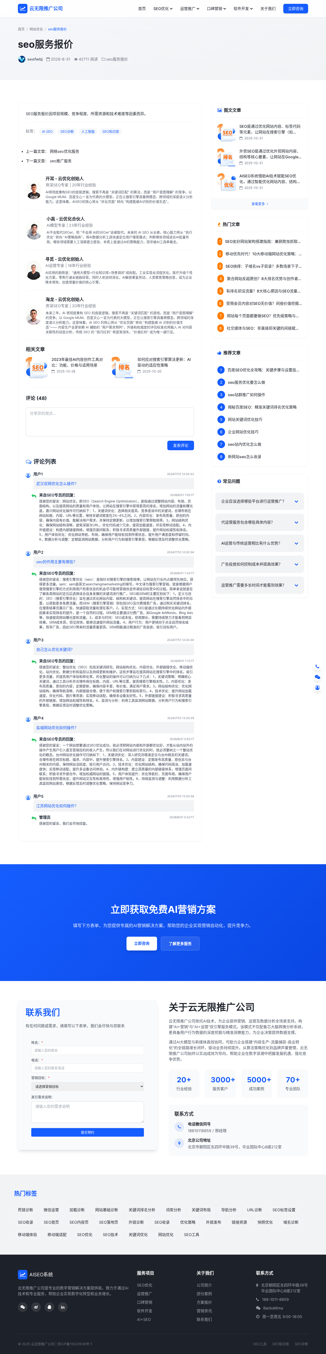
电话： (37, 1060)
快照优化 (265, 1222)
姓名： (37, 1042)
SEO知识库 (110, 131)
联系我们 (204, 1319)
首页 (142, 8)
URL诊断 (254, 1209)
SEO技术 (110, 1234)
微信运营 (51, 1209)
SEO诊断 (67, 131)
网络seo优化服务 (64, 151)
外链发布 (213, 1222)
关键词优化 (138, 1234)
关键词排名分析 (142, 1209)
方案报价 (204, 1302)
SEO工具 (191, 1234)
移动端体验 (27, 1234)
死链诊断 (25, 1209)
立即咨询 (295, 8)
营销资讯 (204, 1310)
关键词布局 (201, 1209)
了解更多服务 (180, 943)
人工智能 (88, 131)
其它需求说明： (43, 1097)
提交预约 (87, 1132)
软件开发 (241, 8)
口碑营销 (214, 8)
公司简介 (204, 1285)
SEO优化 (161, 8)
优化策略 (187, 1222)
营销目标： (40, 1078)
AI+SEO (144, 1319)
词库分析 (173, 1209)
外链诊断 (136, 1222)
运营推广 (187, 8)
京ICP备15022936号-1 (75, 1344)
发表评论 (180, 445)
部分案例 (204, 1293)
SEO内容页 (79, 1222)
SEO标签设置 (284, 1209)
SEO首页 (51, 1222)
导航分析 (229, 1209)
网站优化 (36, 29)
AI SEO (47, 131)
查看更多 (259, 204)
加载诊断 (77, 1209)
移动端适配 (57, 1234)
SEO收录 (25, 1222)
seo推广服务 (61, 160)
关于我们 (268, 8)
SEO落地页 (108, 1222)
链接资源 (239, 1222)
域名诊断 (291, 1222)
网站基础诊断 (106, 1209)
